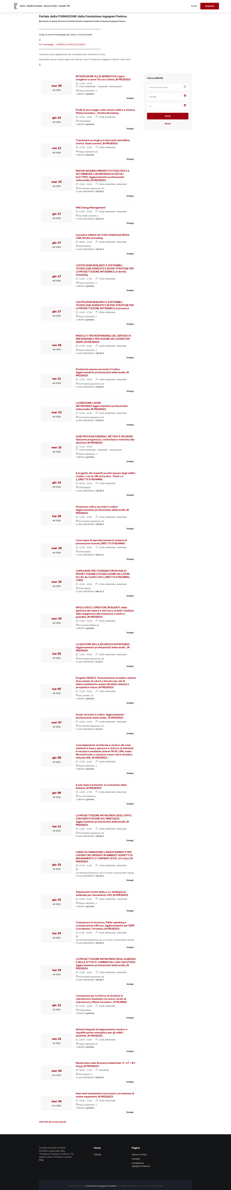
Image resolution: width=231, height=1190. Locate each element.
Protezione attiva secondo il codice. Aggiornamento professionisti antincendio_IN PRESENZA (102, 509)
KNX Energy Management (91, 207)
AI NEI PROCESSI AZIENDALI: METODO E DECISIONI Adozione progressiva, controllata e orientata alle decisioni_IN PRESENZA (105, 439)
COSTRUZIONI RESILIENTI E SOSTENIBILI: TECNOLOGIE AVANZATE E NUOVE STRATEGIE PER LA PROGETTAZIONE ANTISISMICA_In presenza (105, 305)
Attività (97, 1154)
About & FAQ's (50, 6)
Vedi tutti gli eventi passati (52, 1122)
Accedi (194, 6)
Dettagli (130, 98)
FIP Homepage (46, 44)
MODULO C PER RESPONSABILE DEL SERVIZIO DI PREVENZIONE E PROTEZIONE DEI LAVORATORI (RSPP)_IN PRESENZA (103, 338)
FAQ (41, 1160)
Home (22, 6)
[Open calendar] (185, 95)
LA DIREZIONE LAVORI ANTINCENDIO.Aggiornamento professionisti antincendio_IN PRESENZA (102, 406)
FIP (68, 6)
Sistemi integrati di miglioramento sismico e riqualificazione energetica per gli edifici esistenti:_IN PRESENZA (101, 1032)
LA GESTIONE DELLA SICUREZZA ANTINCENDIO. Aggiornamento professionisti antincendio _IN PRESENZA (103, 647)
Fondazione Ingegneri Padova (101, 1186)
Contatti (62, 6)
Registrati (209, 6)
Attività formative (34, 6)
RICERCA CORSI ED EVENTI (71, 44)
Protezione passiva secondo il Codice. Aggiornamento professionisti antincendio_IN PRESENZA (102, 372)
